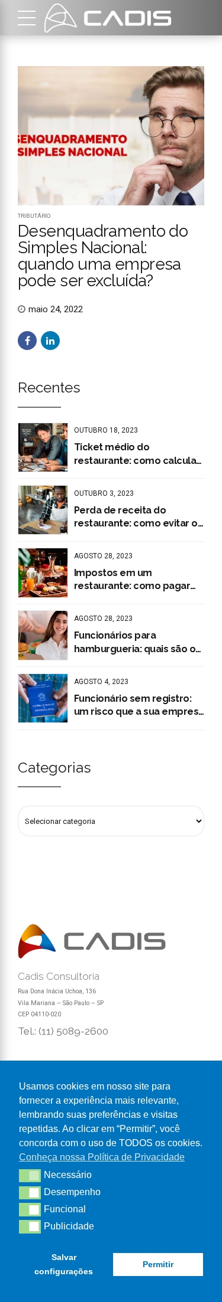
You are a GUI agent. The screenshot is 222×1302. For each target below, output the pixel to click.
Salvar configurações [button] (63, 1264)
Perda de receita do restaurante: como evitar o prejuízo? (136, 518)
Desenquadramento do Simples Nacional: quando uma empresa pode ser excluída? (103, 255)
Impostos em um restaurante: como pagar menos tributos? (132, 580)
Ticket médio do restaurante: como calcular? (139, 453)
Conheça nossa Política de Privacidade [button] (102, 1157)
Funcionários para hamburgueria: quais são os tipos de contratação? (137, 643)
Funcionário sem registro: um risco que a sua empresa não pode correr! (139, 706)
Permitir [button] (158, 1264)
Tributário (34, 215)
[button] (30, 1175)
